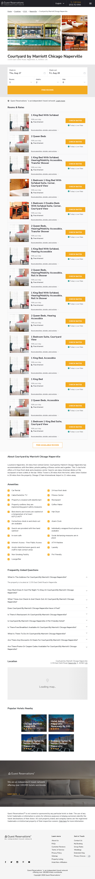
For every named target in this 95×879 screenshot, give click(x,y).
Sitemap (55, 856)
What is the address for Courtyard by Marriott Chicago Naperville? (37, 577)
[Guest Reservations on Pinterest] (23, 862)
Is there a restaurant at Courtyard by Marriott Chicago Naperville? (37, 614)
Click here (63, 821)
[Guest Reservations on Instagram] (18, 862)
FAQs (54, 844)
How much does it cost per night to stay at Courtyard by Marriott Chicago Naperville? (41, 591)
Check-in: (12, 70)
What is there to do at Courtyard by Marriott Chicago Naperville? (37, 633)
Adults (38, 79)
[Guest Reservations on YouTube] (28, 862)
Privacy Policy (57, 853)
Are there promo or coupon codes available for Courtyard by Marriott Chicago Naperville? (42, 647)
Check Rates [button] (75, 120)
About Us (55, 840)
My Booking (78, 844)
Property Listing (57, 859)
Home (10, 11)
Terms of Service (58, 850)
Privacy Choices (80, 856)
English (58, 3)
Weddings (77, 850)
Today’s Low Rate (76, 125)
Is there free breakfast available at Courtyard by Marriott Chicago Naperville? (42, 627)
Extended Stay (79, 853)
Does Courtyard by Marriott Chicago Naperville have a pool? (34, 608)
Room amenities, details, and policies (44, 130)
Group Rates (78, 847)
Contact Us (78, 840)
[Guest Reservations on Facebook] (7, 862)
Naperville (33, 11)
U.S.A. (25, 11)
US (86, 663)
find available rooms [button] (47, 445)
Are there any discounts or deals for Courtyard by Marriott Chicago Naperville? (43, 640)
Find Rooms (47, 90)
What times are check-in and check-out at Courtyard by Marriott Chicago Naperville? (41, 600)
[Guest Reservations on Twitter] (12, 862)
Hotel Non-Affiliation (59, 862)
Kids (64, 79)
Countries (17, 11)
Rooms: (12, 79)
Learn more (60, 101)
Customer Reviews (58, 847)
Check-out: (53, 70)
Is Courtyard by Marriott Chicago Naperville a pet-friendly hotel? (36, 621)
